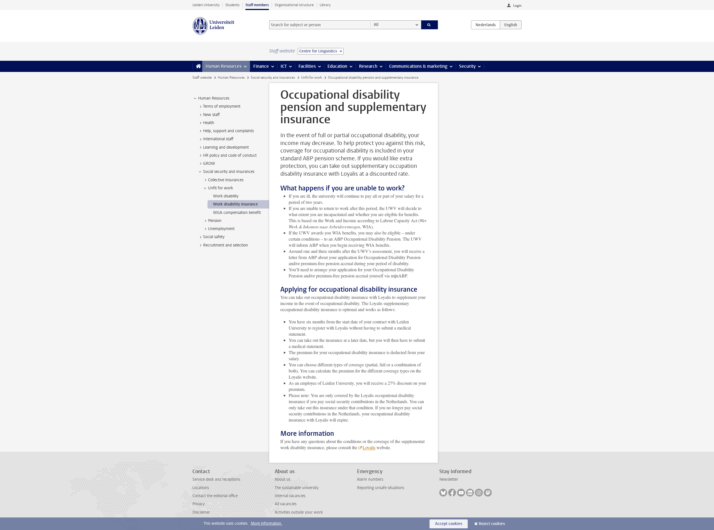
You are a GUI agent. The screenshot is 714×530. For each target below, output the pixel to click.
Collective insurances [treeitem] (225, 180)
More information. (266, 523)
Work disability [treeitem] (225, 196)
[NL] (485, 24)
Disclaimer (201, 512)
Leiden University (205, 5)
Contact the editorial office (215, 495)
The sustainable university (297, 487)
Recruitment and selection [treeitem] (225, 245)
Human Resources (224, 66)
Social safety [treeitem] (214, 236)
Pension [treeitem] (214, 220)
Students (232, 5)
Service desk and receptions (216, 479)
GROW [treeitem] (209, 163)
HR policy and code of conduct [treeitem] (230, 155)
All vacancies (285, 504)
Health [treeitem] (208, 122)
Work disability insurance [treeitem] (235, 204)
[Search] (429, 24)
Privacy (198, 504)
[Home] (197, 66)
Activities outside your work (299, 512)
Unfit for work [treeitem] (220, 188)
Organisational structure (294, 5)
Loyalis (369, 447)
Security (467, 66)
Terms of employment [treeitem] (221, 106)
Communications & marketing (418, 66)
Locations (200, 487)
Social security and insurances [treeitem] (228, 171)
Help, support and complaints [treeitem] (228, 131)
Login (517, 5)
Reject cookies (492, 523)
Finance (261, 66)
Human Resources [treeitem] (213, 98)
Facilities (307, 66)
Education (337, 66)
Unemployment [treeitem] (221, 228)
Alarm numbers (370, 479)
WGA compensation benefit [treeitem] (237, 212)
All (376, 24)
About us (282, 479)
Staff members (257, 5)
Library (325, 5)
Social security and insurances (273, 77)
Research (368, 66)
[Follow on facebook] (452, 493)
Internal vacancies (290, 495)
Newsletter (448, 479)
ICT (284, 66)
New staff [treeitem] (211, 114)
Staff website (202, 77)
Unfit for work (311, 77)
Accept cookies (448, 523)
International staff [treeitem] (218, 139)
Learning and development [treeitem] (226, 147)
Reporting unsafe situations (380, 487)
